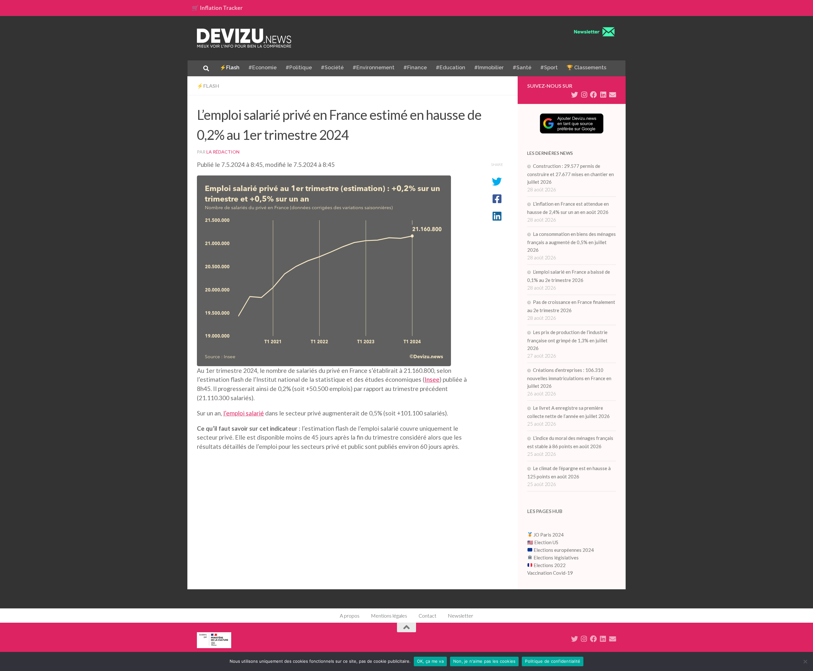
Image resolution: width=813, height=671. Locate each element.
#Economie (262, 68)
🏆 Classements (586, 68)
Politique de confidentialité (552, 661)
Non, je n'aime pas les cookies (484, 661)
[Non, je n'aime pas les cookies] (805, 661)
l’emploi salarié (243, 413)
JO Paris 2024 (548, 534)
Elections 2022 (550, 565)
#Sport (549, 68)
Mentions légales (389, 616)
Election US (546, 542)
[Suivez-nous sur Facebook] (593, 94)
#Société (332, 68)
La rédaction (222, 151)
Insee (432, 379)
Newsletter (460, 616)
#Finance (415, 68)
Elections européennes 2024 (563, 550)
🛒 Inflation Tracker (217, 7)
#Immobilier (489, 68)
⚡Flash (229, 68)
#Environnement (373, 68)
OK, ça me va (430, 661)
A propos (349, 616)
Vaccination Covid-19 (550, 573)
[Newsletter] (612, 94)
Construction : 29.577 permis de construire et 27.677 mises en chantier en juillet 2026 (570, 174)
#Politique (299, 68)
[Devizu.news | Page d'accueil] (244, 38)
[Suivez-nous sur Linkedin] (603, 94)
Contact (427, 616)
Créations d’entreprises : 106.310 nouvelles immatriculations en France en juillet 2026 (569, 378)
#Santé (522, 68)
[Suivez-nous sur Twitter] (574, 94)
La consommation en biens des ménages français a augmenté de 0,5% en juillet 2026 (571, 242)
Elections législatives (556, 557)
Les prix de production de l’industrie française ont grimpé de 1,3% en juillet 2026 (567, 340)
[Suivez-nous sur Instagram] (584, 94)
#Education (450, 68)
